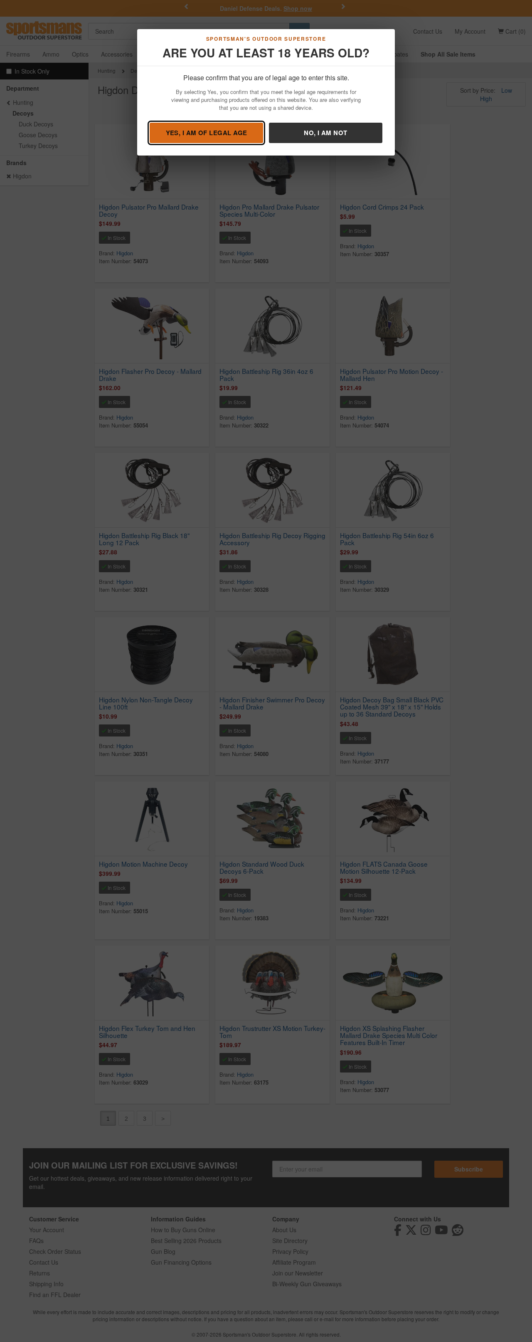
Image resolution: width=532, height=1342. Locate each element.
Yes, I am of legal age (206, 132)
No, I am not (325, 132)
